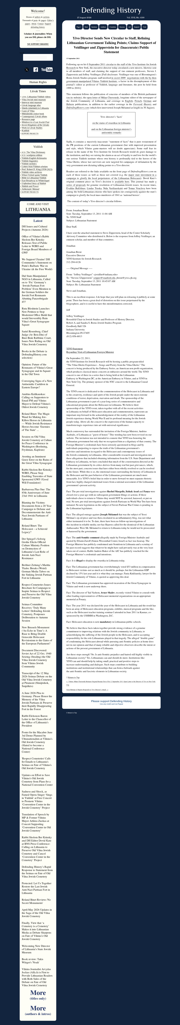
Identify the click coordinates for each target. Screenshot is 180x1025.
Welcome (37, 11)
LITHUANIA (38, 209)
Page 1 (79, 27)
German (147, 100)
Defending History (111, 11)
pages (43, 20)
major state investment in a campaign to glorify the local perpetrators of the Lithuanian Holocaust (111, 176)
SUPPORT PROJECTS (30, 192)
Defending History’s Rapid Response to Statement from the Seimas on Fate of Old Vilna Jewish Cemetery (37, 871)
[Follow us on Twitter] (26, 74)
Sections (94, 27)
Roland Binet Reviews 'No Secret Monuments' (36, 901)
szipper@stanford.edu (104, 277)
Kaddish (25, 130)
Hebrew (70, 104)
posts (36, 20)
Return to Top (73, 677)
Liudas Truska (94, 188)
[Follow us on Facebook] (34, 70)
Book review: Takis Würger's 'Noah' (32, 960)
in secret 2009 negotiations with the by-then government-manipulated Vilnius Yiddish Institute (111, 79)
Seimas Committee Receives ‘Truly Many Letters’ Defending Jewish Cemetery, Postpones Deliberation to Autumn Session (36, 612)
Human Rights (38, 82)
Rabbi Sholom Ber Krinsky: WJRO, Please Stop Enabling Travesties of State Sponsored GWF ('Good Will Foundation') (37, 476)
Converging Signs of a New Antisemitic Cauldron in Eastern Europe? (37, 384)
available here (122, 181)
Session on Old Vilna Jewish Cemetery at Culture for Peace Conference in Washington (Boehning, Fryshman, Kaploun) (37, 443)
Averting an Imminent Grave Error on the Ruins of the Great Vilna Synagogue (37, 460)
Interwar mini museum (32, 102)
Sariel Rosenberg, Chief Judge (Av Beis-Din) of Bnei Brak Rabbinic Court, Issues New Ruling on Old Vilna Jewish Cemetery (36, 338)
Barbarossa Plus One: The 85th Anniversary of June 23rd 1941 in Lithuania (36, 492)
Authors (103, 27)
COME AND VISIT (38, 204)
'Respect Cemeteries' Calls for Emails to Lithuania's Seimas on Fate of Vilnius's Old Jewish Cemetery (36, 763)
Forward (137, 104)
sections (46, 17)
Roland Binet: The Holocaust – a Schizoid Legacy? (34, 529)
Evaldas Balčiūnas (75, 188)
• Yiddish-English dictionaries (33, 158)
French (138, 100)
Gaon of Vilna (28, 111)
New (86, 27)
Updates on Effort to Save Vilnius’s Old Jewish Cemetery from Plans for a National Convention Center (37, 779)
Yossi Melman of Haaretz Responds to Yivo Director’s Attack (87, 690)
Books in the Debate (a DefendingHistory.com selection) (34, 354)
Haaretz (148, 104)
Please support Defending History (111, 701)
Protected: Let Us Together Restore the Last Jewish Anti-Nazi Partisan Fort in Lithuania (36, 888)
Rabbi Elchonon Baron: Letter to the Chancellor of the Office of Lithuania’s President (36, 720)
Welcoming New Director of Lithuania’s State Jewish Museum (36, 949)
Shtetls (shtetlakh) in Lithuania (35, 108)
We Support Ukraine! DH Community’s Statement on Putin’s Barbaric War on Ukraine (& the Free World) (37, 264)
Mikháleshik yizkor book (33, 114)
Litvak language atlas (31, 105)
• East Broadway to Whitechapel (34, 180)
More (38, 994)
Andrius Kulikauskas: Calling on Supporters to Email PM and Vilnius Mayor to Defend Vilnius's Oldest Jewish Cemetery (36, 400)
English (129, 100)
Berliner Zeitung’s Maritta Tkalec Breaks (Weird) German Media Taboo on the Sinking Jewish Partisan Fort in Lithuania (37, 571)
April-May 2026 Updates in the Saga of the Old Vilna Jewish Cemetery (37, 913)
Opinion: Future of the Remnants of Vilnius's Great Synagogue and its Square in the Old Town (37, 369)
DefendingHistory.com (77, 107)
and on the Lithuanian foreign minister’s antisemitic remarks (111, 130)
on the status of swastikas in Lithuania (111, 123)
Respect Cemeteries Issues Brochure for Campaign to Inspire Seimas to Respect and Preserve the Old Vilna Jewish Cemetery (36, 591)
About (33, 23)
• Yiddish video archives (31, 172)
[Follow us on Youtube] (45, 70)
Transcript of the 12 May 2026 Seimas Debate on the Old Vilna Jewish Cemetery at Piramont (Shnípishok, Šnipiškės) (37, 679)
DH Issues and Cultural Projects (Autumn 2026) (35, 228)
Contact (41, 23)
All (129, 27)
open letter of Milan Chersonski (103, 97)
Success (122, 27)
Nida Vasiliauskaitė (113, 188)
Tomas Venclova (136, 188)
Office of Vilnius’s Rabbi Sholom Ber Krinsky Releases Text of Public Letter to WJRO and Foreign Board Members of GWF (37, 244)
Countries (113, 27)
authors (37, 17)
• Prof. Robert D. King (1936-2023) (36, 169)
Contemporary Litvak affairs (34, 116)
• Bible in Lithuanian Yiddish (33, 178)
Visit (144, 27)
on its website (74, 97)
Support (136, 27)
